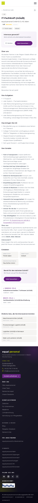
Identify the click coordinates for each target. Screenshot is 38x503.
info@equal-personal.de (11, 371)
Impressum (29, 497)
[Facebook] (4, 476)
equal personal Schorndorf (10, 457)
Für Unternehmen (8, 406)
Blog (3, 426)
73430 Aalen (8, 28)
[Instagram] (17, 476)
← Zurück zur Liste (7, 10)
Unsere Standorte (8, 394)
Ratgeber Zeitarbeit (8, 429)
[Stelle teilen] (35, 10)
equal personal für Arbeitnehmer (12, 441)
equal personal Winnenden (11, 467)
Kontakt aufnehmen (10, 376)
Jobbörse (5, 403)
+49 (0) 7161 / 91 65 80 (11, 368)
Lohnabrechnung (8, 412)
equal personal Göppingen (11, 454)
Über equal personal (8, 385)
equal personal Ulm (8, 464)
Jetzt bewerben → (23, 43)
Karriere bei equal (7, 391)
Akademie (5, 409)
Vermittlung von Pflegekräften (12, 416)
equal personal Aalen (9, 451)
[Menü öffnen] (35, 3)
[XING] (12, 476)
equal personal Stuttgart (10, 461)
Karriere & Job (6, 432)
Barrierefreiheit (7, 497)
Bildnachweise (19, 497)
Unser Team (6, 388)
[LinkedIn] (8, 476)
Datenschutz (6, 500)
